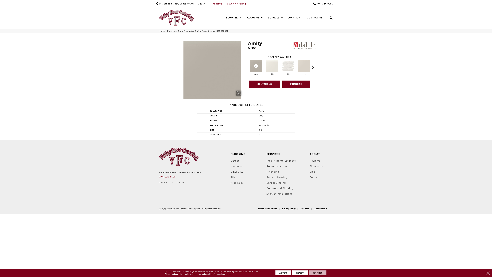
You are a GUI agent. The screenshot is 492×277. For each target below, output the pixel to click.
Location (294, 18)
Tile (179, 31)
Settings (317, 273)
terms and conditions (205, 274)
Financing (216, 4)
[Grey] (256, 66)
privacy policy (183, 274)
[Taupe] (304, 66)
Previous (247, 63)
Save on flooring (236, 4)
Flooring (232, 18)
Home (162, 31)
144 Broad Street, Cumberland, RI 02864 (182, 4)
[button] (241, 18)
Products (188, 31)
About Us (253, 18)
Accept (283, 273)
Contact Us (315, 18)
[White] (272, 66)
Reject (300, 273)
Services (273, 18)
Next (313, 63)
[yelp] (180, 182)
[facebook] (166, 182)
